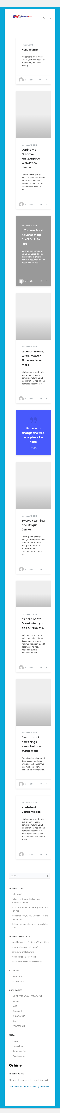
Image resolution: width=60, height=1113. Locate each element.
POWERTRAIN (19, 1026)
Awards (16, 1001)
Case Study (18, 1011)
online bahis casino (20, 962)
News (15, 1021)
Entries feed (18, 1046)
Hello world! (30, 50)
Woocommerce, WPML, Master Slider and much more (33, 358)
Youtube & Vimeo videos (31, 809)
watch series (17, 957)
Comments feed (20, 1051)
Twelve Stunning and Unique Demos (33, 525)
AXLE (15, 1006)
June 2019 (17, 976)
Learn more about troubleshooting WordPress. (29, 1086)
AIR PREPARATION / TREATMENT (27, 996)
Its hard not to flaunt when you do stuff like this (33, 623)
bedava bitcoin (18, 947)
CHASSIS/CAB (19, 1016)
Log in (15, 1041)
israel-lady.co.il (18, 942)
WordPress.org (19, 1056)
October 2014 (19, 981)
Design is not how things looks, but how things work (32, 744)
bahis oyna (16, 952)
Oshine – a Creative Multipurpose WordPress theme (31, 158)
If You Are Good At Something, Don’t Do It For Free (32, 237)
